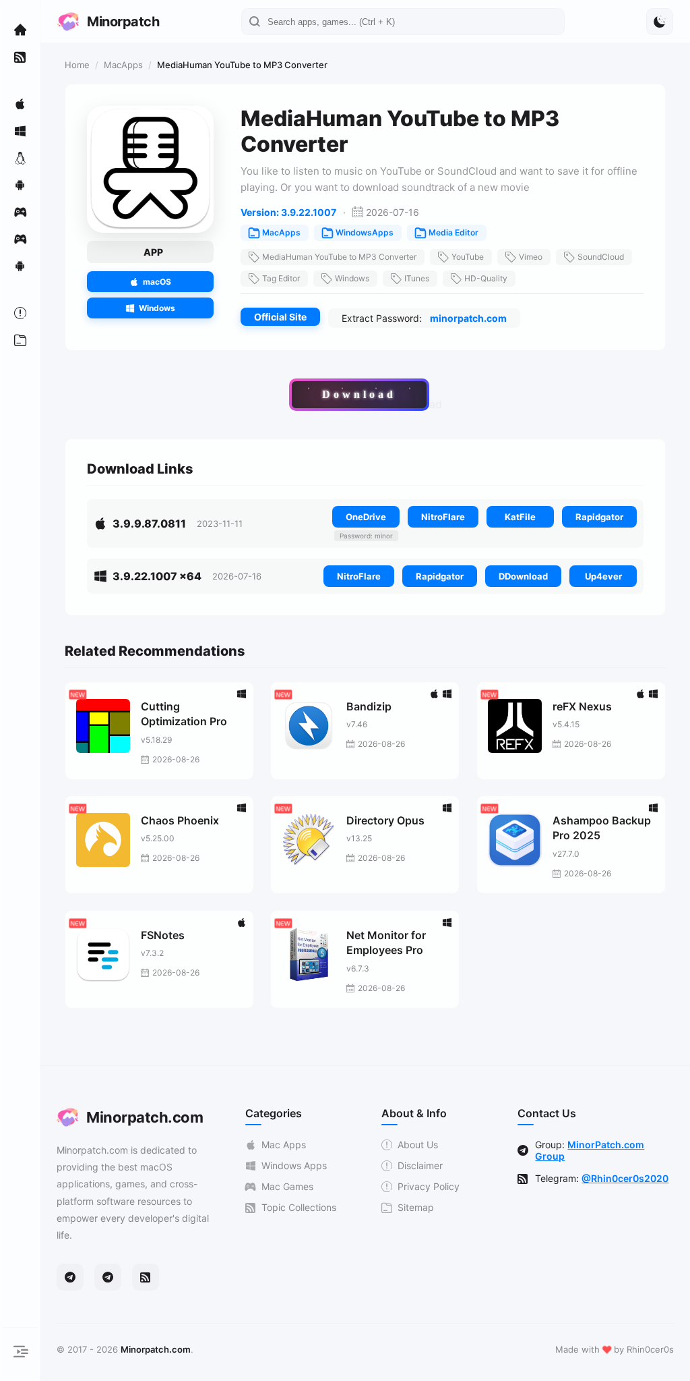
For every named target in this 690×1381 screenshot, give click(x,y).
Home (77, 64)
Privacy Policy (429, 1186)
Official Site (280, 316)
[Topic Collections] (20, 56)
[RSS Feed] (145, 1277)
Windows (352, 278)
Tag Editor (281, 278)
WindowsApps (365, 232)
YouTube (467, 257)
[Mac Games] (20, 212)
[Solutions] (20, 313)
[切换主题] (659, 21)
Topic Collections (298, 1207)
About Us (418, 1144)
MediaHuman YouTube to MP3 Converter (339, 257)
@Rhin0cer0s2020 (625, 1178)
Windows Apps (294, 1165)
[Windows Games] (20, 239)
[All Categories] (20, 340)
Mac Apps (283, 1144)
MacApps (123, 64)
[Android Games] (20, 266)
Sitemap (416, 1207)
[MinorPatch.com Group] (107, 1277)
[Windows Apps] (20, 131)
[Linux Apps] (20, 158)
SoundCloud (600, 257)
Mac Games (287, 1186)
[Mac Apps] (20, 104)
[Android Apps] (20, 185)
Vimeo (530, 257)
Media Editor (453, 232)
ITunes (416, 278)
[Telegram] (70, 1277)
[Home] (20, 30)
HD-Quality (485, 278)
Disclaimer (420, 1165)
